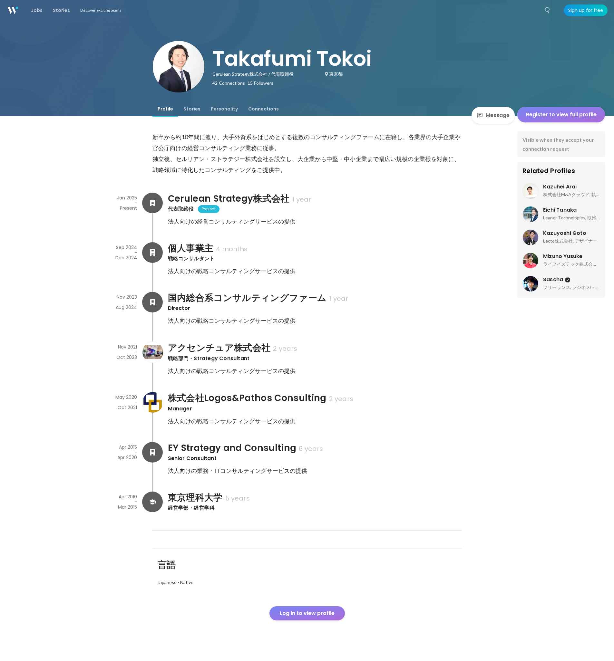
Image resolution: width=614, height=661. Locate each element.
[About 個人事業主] (152, 252)
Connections (263, 109)
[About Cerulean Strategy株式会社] (152, 203)
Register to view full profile (561, 114)
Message (498, 115)
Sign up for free (585, 10)
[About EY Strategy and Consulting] (152, 452)
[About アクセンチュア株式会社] (152, 352)
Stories (191, 109)
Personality (224, 109)
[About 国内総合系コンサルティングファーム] (152, 302)
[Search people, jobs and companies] (547, 10)
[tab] (165, 109)
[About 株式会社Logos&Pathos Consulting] (152, 402)
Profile (165, 109)
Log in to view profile (307, 613)
